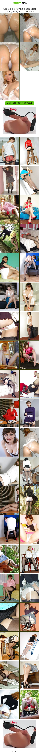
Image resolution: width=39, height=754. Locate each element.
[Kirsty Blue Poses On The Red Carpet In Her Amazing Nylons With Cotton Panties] (29, 384)
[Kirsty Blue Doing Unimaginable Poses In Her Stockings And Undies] (29, 646)
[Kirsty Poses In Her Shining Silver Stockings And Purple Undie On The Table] (10, 704)
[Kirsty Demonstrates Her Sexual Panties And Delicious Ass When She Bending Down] (29, 413)
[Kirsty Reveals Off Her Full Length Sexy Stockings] (29, 180)
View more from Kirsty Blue (19, 103)
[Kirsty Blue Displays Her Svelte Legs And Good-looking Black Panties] (10, 355)
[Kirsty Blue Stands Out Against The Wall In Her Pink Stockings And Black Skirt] (29, 355)
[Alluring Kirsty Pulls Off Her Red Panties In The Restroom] (10, 151)
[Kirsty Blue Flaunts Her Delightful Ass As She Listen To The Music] (10, 646)
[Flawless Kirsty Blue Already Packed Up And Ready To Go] (29, 325)
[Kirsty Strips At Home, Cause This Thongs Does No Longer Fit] (10, 529)
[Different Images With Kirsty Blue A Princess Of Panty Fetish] (29, 238)
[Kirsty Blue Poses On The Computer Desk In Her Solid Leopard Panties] (10, 471)
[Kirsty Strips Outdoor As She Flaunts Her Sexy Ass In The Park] (10, 209)
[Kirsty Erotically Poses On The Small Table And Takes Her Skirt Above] (29, 151)
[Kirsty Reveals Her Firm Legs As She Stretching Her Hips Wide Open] (29, 471)
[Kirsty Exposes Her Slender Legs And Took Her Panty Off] (10, 617)
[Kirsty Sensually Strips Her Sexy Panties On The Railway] (29, 704)
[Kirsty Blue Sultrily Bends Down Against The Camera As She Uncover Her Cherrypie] (29, 617)
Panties (19, 3)
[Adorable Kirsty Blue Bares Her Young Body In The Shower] (29, 442)
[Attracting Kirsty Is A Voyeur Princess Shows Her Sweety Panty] (29, 500)
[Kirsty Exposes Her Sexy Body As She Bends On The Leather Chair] (29, 267)
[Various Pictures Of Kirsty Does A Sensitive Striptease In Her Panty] (10, 675)
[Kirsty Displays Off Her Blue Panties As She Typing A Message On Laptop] (29, 675)
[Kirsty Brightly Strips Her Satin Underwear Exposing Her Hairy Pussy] (10, 180)
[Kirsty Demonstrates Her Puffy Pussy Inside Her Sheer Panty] (29, 209)
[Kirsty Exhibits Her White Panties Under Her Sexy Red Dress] (10, 413)
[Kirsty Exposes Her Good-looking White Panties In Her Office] (29, 587)
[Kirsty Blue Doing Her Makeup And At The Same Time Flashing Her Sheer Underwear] (29, 558)
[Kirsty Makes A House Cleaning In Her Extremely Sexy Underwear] (29, 296)
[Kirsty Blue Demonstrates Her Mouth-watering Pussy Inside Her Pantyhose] (10, 267)
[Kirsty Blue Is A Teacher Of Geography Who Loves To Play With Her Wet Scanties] (10, 500)
